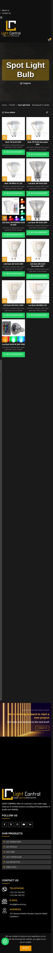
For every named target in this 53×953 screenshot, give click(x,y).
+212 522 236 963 (17, 892)
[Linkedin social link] (30, 824)
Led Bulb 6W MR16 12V (37, 305)
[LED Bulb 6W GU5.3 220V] (13, 291)
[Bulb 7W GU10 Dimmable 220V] (37, 128)
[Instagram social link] (17, 824)
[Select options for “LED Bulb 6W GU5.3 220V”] (4, 300)
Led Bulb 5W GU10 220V (37, 223)
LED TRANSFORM (13, 842)
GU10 (14, 147)
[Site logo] (11, 29)
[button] (28, 137)
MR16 (14, 188)
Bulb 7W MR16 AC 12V (13, 183)
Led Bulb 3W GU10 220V (37, 183)
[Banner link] (26, 720)
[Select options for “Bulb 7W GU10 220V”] (4, 137)
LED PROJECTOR (13, 862)
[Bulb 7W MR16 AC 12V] (13, 170)
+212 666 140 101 (17, 895)
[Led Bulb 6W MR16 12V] (37, 291)
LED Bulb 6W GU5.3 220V (13, 305)
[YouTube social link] (23, 824)
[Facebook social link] (4, 824)
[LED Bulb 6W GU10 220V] (13, 250)
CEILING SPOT (15, 145)
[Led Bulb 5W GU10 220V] (37, 209)
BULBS (12, 105)
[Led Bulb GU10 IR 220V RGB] (13, 331)
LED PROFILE (11, 847)
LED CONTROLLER (13, 857)
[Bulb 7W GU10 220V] (13, 128)
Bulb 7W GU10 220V (13, 142)
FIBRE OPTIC (11, 867)
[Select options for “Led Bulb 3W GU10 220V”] (28, 179)
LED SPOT (6, 145)
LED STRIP (10, 852)
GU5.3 (14, 310)
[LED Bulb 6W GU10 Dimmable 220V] (37, 250)
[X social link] (11, 824)
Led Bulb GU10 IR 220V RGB (13, 344)
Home (4, 105)
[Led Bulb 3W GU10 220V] (37, 170)
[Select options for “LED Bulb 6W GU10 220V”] (4, 259)
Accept (25, 948)
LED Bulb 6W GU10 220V (13, 264)
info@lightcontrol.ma (18, 904)
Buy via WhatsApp (15, 152)
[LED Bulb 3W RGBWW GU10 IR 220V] (13, 209)
